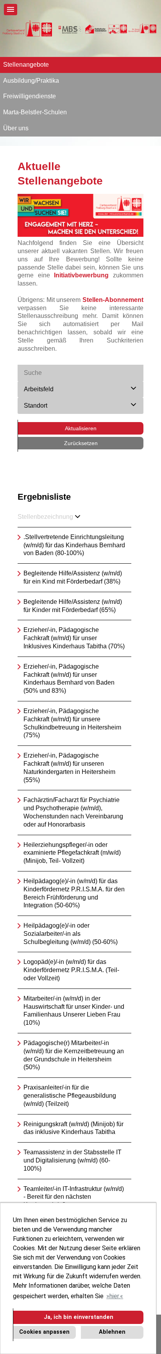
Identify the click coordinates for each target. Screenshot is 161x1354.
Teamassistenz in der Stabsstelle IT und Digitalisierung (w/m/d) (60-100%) (72, 1160)
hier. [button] (114, 1296)
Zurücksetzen (81, 443)
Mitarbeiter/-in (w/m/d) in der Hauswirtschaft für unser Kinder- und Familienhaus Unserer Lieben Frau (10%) (73, 1010)
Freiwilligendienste (29, 96)
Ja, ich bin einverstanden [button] (78, 1317)
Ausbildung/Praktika (31, 80)
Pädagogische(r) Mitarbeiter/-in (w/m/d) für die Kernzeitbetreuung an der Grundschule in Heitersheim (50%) (73, 1055)
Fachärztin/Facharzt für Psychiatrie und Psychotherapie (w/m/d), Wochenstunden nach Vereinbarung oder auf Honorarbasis (73, 812)
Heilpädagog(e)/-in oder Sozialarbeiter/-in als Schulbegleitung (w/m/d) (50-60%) (70, 933)
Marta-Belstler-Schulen (35, 112)
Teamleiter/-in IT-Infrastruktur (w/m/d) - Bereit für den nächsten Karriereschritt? (73, 1196)
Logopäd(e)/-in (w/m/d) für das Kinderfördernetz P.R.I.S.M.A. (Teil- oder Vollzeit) (71, 969)
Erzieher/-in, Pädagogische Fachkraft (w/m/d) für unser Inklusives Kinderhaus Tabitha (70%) (74, 637)
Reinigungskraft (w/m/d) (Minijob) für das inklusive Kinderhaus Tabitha (73, 1128)
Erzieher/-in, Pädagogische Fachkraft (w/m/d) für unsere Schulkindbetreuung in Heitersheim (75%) (72, 723)
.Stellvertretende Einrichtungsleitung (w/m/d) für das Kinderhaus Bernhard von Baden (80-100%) (74, 545)
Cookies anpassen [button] (44, 1332)
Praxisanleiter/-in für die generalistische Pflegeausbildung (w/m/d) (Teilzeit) (69, 1095)
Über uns (16, 128)
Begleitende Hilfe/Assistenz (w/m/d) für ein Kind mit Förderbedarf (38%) (72, 577)
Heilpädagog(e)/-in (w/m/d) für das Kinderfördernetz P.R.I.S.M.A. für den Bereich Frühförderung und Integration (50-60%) (74, 893)
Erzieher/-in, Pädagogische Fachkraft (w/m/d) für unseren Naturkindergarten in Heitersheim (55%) (69, 767)
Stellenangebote (26, 64)
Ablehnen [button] (112, 1332)
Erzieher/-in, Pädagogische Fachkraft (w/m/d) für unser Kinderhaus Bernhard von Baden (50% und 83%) (68, 678)
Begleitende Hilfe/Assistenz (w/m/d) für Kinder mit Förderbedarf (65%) (72, 605)
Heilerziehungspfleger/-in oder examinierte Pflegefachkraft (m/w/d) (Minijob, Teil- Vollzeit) (72, 852)
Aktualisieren (81, 428)
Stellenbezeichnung (45, 516)
